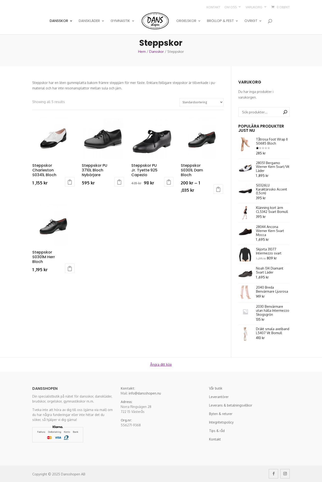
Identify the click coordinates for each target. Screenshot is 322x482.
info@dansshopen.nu (145, 393)
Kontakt (213, 7)
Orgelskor (186, 21)
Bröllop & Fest (220, 21)
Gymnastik (120, 21)
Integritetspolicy (221, 422)
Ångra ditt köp (161, 364)
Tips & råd (217, 431)
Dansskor (59, 21)
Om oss (230, 7)
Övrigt (250, 21)
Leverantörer (219, 397)
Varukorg (254, 7)
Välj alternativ (69, 182)
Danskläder (89, 21)
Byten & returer (220, 414)
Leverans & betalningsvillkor (230, 405)
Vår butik (215, 388)
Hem (142, 51)
